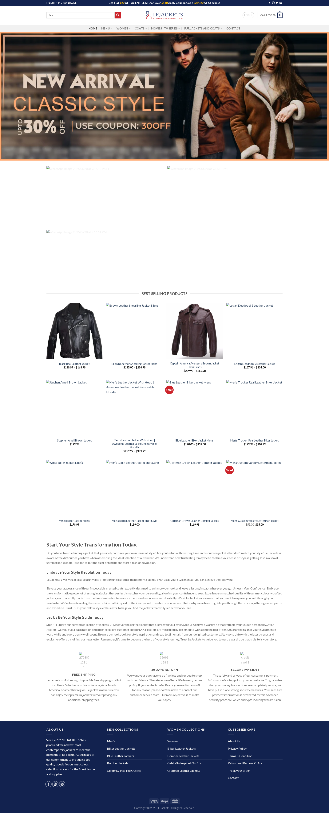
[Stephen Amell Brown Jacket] (74, 408)
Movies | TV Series (164, 28)
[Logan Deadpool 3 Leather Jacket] (254, 331)
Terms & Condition (240, 756)
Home (93, 28)
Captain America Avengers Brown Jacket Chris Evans (194, 365)
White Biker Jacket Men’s (74, 520)
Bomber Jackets (118, 763)
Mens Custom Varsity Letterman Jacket (255, 520)
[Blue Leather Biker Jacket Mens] (194, 408)
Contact (233, 28)
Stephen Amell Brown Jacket (74, 440)
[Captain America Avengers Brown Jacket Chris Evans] (194, 331)
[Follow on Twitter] (277, 3)
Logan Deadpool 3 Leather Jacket (254, 363)
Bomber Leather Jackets (183, 756)
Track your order (239, 770)
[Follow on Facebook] (270, 3)
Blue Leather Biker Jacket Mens (194, 440)
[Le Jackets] (164, 15)
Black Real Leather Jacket (74, 363)
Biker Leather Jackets (121, 748)
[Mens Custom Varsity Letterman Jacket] (254, 488)
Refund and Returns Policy (245, 763)
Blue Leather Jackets (120, 756)
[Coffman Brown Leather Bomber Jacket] (194, 488)
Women (122, 28)
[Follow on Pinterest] (62, 784)
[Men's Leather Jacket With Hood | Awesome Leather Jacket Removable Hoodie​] (134, 408)
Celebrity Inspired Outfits (124, 770)
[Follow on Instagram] (273, 3)
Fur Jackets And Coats (202, 28)
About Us (234, 741)
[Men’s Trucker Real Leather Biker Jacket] (254, 408)
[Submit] (118, 15)
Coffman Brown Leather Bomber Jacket (194, 520)
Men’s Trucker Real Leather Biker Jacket (254, 440)
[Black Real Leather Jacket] (74, 331)
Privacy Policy (237, 748)
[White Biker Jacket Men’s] (74, 488)
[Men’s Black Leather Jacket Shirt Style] (134, 488)
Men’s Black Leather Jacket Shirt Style (134, 520)
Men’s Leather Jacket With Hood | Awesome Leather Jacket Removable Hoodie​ (134, 444)
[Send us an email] (280, 3)
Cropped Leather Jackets (183, 770)
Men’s (105, 28)
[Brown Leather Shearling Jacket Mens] (134, 331)
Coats (139, 28)
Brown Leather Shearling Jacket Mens (134, 363)
